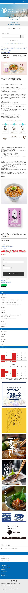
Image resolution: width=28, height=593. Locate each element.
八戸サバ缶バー (21, 43)
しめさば (11, 43)
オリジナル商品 (8, 50)
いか (19, 28)
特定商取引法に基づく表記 (6, 282)
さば (15, 28)
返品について (3, 280)
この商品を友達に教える (6, 244)
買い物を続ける (4, 248)
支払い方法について (4, 583)
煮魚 (2, 344)
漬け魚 (2, 341)
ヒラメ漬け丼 (6, 43)
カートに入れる (14, 273)
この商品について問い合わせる (7, 246)
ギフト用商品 (7, 52)
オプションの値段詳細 (5, 279)
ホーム (10, 28)
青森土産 (15, 43)
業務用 (2, 336)
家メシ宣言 (3, 339)
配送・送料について (11, 583)
